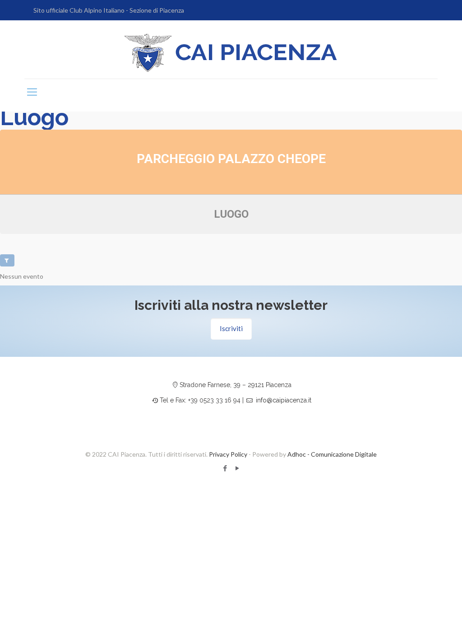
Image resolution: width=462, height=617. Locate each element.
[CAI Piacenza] (231, 53)
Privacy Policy (228, 454)
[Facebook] (225, 468)
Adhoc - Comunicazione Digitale (332, 454)
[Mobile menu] (32, 91)
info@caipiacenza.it (283, 400)
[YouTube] (237, 468)
